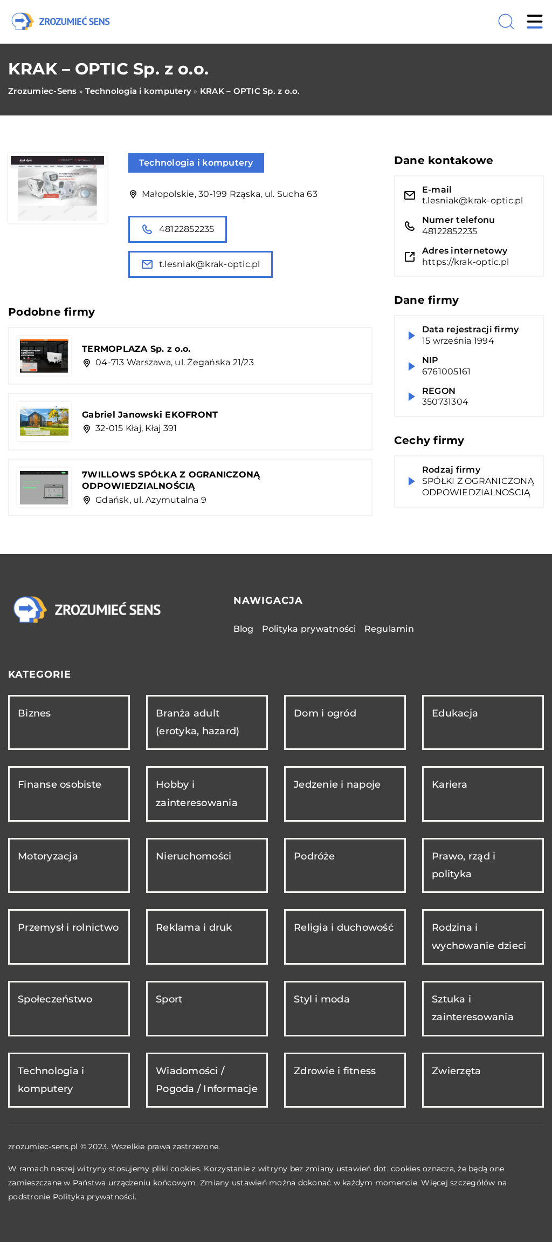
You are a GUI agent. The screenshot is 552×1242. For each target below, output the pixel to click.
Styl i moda (322, 999)
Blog (243, 629)
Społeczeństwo (55, 999)
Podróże (314, 856)
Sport (169, 999)
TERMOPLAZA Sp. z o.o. (136, 349)
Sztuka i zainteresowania (473, 1008)
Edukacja (455, 713)
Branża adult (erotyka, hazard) (197, 722)
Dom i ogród (325, 713)
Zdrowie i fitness (335, 1071)
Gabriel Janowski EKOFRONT (150, 415)
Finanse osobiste (59, 784)
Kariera (449, 784)
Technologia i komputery (196, 163)
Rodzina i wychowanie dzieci (479, 936)
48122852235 (187, 229)
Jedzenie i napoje (337, 784)
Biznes (34, 713)
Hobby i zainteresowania (197, 793)
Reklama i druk (194, 927)
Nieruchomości (193, 856)
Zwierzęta (456, 1071)
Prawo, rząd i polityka (463, 865)
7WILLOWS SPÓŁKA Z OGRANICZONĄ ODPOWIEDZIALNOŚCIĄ (171, 480)
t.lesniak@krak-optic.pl (209, 264)
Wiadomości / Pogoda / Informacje (207, 1080)
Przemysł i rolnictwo (68, 927)
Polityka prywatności (309, 629)
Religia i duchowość (344, 927)
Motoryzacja (48, 856)
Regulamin (389, 629)
